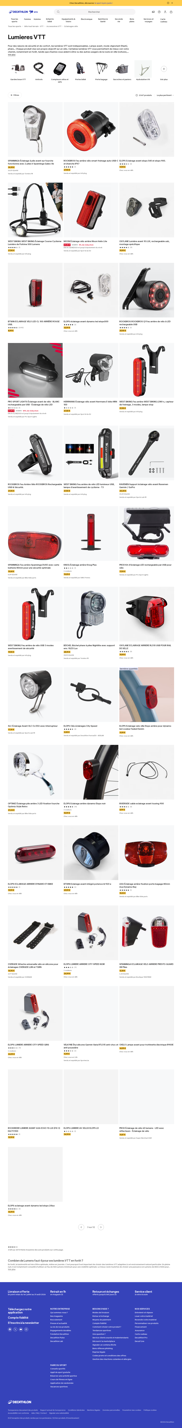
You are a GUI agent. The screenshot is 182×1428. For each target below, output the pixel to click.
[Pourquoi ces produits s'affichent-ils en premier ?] (136, 95)
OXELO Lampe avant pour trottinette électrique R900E (146, 1044)
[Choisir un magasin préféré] (153, 12)
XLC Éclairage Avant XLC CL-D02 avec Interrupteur (33, 726)
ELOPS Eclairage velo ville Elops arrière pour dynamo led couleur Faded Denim (145, 727)
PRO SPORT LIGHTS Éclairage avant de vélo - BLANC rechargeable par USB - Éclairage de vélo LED (33, 403)
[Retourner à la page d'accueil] (23, 11)
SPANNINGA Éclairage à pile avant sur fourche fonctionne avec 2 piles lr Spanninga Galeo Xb (31, 162)
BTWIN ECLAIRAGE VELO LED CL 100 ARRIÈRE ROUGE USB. (34, 323)
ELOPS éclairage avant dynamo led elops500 (86, 321)
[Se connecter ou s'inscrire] (165, 12)
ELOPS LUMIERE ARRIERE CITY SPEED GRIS (28, 1044)
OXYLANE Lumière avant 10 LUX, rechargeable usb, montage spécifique (144, 242)
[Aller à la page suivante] (101, 1227)
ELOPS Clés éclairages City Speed (80, 726)
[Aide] (159, 12)
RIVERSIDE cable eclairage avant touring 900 (141, 803)
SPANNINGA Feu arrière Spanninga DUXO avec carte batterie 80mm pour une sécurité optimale (33, 566)
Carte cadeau (163, 20)
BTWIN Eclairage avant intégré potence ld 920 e (87, 884)
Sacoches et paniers (122, 79)
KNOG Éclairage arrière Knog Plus (80, 565)
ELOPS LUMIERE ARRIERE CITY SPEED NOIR (84, 964)
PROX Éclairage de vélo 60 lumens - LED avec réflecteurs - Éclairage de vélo (141, 1129)
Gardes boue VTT (18, 79)
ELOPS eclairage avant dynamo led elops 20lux (31, 1205)
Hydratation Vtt (143, 79)
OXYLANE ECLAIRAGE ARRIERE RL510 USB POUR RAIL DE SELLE (145, 647)
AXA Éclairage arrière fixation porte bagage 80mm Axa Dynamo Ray (144, 885)
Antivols (39, 79)
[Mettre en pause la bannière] (168, 3)
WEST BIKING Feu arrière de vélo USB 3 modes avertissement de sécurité (31, 647)
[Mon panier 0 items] (171, 12)
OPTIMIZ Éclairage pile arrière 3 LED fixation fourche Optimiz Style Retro (33, 805)
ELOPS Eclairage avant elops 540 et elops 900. (142, 160)
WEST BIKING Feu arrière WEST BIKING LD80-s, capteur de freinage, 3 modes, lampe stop (146, 403)
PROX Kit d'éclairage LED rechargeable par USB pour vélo (145, 566)
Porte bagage (101, 79)
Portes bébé (80, 79)
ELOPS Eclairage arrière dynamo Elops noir (85, 803)
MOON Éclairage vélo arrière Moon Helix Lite (85, 241)
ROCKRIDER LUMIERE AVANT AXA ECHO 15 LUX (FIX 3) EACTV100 (34, 1129)
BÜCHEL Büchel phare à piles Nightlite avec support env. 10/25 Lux (89, 647)
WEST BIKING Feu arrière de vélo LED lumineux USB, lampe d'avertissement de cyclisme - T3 (89, 485)
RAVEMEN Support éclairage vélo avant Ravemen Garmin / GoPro (143, 485)
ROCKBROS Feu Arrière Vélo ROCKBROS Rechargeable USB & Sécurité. (35, 485)
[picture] (35, 129)
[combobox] (165, 95)
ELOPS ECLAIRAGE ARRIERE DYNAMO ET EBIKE (30, 884)
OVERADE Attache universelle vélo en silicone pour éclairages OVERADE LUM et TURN (33, 965)
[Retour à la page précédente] (81, 1227)
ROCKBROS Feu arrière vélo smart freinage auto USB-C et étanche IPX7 (91, 162)
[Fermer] (172, 3)
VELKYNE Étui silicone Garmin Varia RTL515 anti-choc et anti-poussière (91, 1046)
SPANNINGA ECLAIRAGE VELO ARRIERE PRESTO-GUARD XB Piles (146, 965)
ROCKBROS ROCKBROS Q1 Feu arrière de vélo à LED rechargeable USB (145, 323)
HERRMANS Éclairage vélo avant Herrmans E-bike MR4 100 (90, 403)
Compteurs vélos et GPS (59, 80)
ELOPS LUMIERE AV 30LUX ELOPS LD (81, 1128)
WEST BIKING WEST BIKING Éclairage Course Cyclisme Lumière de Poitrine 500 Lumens (34, 242)
